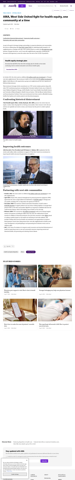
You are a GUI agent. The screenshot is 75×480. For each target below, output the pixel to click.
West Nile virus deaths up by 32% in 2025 (24, 444)
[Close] (26, 460)
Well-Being (38, 1)
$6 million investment (29, 211)
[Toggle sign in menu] (71, 6)
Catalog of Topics (30, 252)
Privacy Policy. (9, 471)
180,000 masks (38, 199)
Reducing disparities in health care (22, 442)
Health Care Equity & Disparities (11, 252)
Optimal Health (16, 13)
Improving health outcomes (31, 38)
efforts (46, 215)
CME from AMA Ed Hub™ (11, 1)
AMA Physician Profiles (30, 1)
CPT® (45, 1)
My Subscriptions (56, 10)
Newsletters (52, 1)
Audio (48, 1)
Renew (30, 6)
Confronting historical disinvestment (13, 38)
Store (42, 1)
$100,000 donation (9, 205)
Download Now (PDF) (11, 69)
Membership (47, 478)
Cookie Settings (15, 474)
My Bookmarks (72, 10)
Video (56, 1)
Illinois (22, 252)
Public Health (7, 13)
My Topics (64, 10)
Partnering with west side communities (13, 40)
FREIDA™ (4, 1)
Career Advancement (21, 1)
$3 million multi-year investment (36, 77)
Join (22, 6)
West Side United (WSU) (25, 47)
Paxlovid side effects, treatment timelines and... (47, 442)
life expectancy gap (47, 49)
